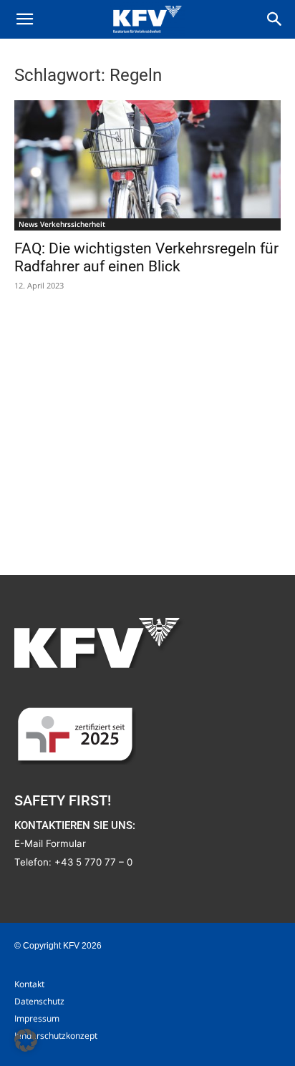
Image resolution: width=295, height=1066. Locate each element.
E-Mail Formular (50, 843)
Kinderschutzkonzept (55, 1035)
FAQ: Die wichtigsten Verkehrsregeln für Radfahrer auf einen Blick (146, 257)
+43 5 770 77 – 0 (93, 862)
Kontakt (29, 984)
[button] (24, 19)
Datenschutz (39, 1001)
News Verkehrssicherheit (62, 224)
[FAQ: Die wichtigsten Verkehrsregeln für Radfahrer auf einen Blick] (147, 165)
